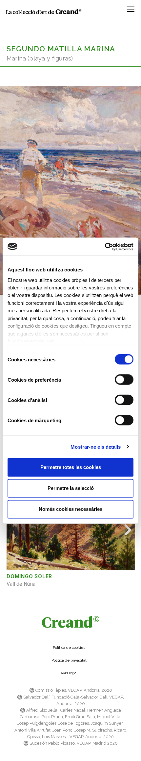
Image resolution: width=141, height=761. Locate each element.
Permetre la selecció (71, 488)
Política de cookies (69, 647)
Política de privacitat (69, 660)
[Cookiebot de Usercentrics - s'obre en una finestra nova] (104, 246)
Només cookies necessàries (70, 509)
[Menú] (131, 11)
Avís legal (68, 673)
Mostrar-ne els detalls (95, 446)
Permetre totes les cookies (70, 467)
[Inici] (43, 11)
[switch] (124, 379)
